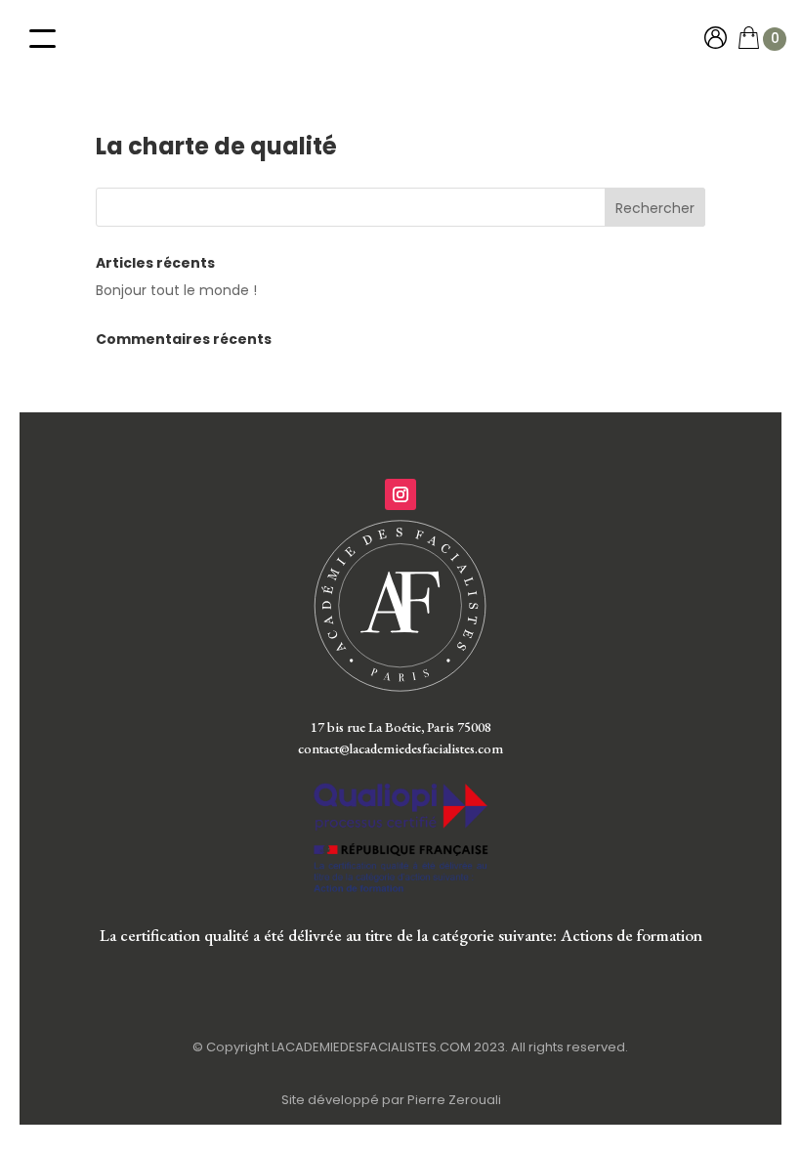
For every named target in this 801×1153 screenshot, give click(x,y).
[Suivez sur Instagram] (400, 494)
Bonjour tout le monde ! (176, 290)
